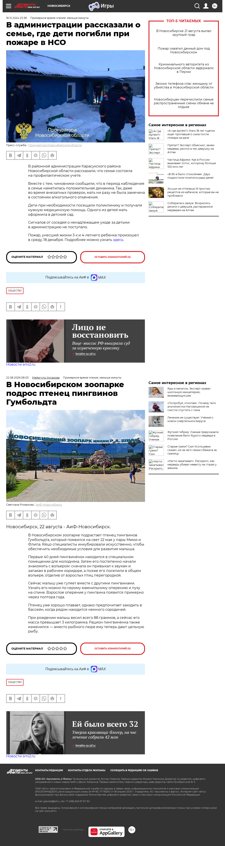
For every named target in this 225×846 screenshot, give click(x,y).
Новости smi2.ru (20, 364)
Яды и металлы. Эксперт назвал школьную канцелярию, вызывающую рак (189, 392)
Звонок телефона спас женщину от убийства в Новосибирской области (184, 85)
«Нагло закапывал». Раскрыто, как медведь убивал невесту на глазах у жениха (192, 464)
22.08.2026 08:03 (17, 377)
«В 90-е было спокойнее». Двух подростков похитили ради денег (190, 175)
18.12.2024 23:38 (16, 18)
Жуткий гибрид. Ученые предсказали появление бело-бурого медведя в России (193, 435)
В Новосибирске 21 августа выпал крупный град (183, 33)
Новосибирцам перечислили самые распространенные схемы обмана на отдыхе (184, 103)
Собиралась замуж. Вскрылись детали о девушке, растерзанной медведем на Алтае (190, 206)
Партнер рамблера (73, 829)
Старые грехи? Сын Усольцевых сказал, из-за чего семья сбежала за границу (192, 450)
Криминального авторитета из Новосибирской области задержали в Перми (184, 68)
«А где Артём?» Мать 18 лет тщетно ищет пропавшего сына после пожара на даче (191, 134)
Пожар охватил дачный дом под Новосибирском (184, 50)
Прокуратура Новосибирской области (55, 145)
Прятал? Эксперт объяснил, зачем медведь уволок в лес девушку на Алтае (190, 149)
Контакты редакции (49, 770)
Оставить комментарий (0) (112, 257)
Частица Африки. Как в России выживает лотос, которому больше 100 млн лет (191, 163)
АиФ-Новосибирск (49, 504)
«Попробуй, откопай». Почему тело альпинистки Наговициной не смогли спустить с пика (191, 406)
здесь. (118, 240)
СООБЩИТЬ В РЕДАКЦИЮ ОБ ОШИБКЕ (134, 770)
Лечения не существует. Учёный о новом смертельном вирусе (190, 419)
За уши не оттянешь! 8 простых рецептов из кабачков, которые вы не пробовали (193, 192)
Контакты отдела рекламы (86, 770)
